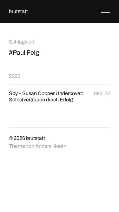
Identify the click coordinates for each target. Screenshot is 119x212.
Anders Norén (50, 146)
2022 (14, 76)
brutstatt (18, 11)
